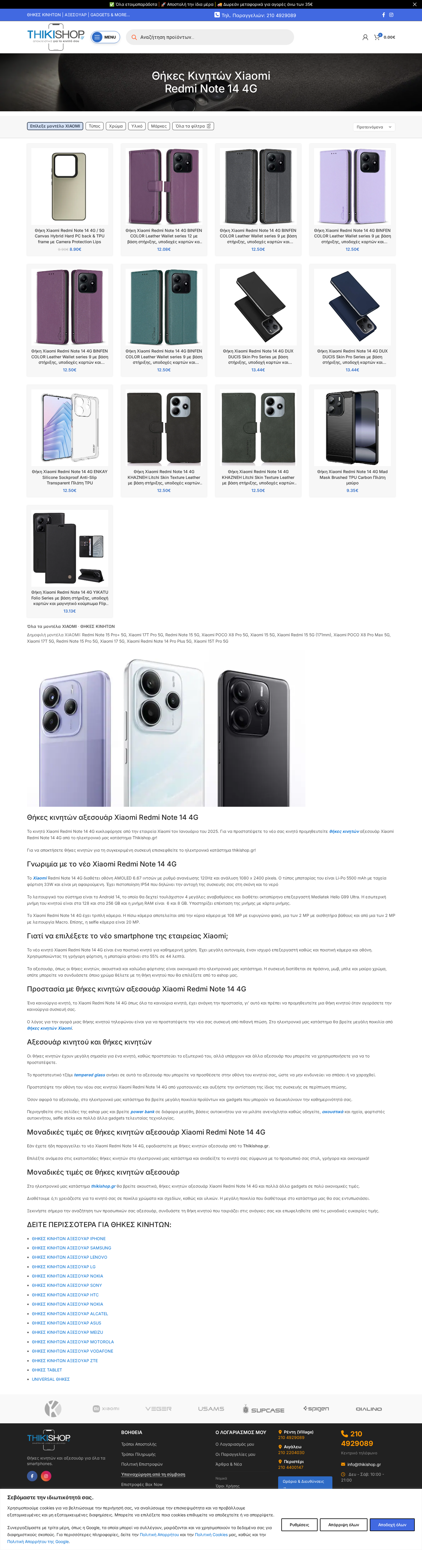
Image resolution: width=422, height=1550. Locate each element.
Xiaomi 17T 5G (40, 641)
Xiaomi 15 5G (262, 634)
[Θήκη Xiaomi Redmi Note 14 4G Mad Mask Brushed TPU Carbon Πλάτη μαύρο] (352, 427)
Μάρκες (159, 125)
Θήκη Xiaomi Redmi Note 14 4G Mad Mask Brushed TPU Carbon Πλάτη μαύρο (352, 477)
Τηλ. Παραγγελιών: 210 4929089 (259, 15)
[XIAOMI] (105, 1408)
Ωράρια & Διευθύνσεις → (303, 1484)
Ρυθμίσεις (299, 1524)
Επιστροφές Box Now (141, 1484)
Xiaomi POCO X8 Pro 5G (225, 634)
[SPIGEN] (316, 1408)
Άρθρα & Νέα (228, 1464)
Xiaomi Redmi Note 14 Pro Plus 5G (159, 641)
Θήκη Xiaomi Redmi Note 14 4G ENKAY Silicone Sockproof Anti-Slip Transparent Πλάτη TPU (70, 477)
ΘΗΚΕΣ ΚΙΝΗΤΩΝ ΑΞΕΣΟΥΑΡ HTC (65, 1294)
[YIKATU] (53, 1408)
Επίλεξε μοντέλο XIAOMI (55, 125)
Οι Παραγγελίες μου (235, 1454)
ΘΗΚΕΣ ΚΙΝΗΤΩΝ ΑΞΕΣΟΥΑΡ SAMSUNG (71, 1247)
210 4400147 (290, 1467)
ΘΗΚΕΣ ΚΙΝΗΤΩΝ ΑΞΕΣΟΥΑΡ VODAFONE (72, 1351)
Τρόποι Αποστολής (139, 1444)
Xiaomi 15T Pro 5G (211, 641)
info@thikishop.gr (364, 1464)
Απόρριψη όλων (343, 1524)
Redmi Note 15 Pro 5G (77, 641)
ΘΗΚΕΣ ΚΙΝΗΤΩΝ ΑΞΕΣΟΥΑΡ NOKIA (67, 1304)
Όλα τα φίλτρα (190, 125)
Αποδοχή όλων (392, 1524)
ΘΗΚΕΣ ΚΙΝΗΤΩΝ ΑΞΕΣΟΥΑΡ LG (63, 1266)
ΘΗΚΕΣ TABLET (47, 1369)
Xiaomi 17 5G (112, 641)
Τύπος (94, 125)
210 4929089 (291, 1437)
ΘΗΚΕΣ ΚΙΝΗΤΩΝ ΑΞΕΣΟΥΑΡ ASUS (66, 1322)
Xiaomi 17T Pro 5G (145, 634)
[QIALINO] (369, 1408)
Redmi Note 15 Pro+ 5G (104, 634)
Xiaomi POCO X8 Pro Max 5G (362, 634)
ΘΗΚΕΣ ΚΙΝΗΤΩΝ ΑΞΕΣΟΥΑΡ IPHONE (69, 1238)
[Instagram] (46, 1476)
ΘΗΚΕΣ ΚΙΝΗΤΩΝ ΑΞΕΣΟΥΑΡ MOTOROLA (73, 1341)
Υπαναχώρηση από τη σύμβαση (153, 1474)
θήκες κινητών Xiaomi (49, 1028)
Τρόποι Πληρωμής (138, 1454)
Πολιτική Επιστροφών (142, 1464)
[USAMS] (211, 1408)
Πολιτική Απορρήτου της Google (38, 1541)
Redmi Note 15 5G (182, 634)
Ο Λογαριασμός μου (234, 1444)
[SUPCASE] (263, 1408)
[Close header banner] (414, 4)
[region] (211, 1519)
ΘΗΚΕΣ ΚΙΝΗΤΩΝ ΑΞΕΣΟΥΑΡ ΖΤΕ (65, 1360)
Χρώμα (116, 125)
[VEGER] (158, 1408)
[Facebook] (32, 1476)
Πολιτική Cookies (211, 1534)
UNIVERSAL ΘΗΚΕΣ (51, 1379)
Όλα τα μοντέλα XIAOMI (52, 626)
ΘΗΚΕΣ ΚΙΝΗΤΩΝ (97, 626)
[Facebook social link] (383, 14)
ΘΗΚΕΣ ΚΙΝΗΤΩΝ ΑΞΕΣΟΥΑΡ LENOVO (69, 1257)
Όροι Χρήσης (227, 1486)
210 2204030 (291, 1452)
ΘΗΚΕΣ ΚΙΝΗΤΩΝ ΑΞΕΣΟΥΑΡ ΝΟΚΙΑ (67, 1275)
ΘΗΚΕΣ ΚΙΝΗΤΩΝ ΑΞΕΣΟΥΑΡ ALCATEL (70, 1313)
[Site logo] (56, 36)
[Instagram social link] (391, 14)
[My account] (365, 37)
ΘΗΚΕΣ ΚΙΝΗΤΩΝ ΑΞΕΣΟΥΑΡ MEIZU (67, 1332)
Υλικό (136, 125)
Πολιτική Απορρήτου (159, 1534)
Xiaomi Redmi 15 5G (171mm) (304, 634)
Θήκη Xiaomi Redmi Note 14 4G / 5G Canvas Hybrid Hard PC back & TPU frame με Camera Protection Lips (69, 236)
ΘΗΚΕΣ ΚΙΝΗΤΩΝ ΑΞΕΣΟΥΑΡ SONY (67, 1285)
